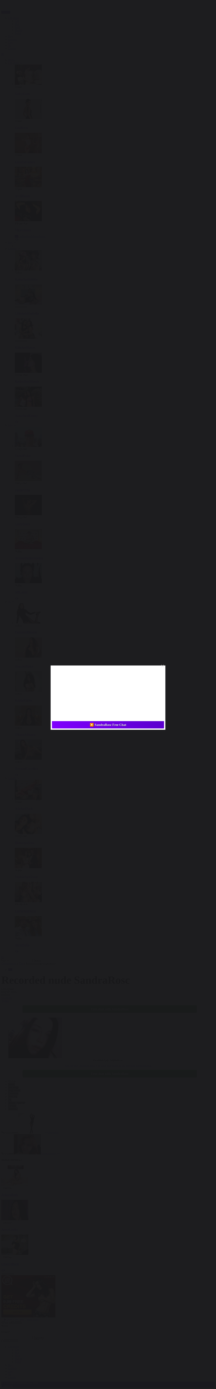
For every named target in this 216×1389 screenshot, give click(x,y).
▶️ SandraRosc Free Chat (108, 725)
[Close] (162, 666)
